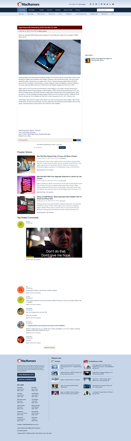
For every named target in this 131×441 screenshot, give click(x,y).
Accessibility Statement (22, 430)
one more (28, 321)
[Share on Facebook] (79, 140)
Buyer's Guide (68, 10)
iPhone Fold (52, 14)
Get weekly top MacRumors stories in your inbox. (49, 144)
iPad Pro (31, 83)
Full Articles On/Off (30, 433)
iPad (29, 136)
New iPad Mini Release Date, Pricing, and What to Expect (57, 156)
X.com (21, 390)
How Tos (49, 10)
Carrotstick (29, 308)
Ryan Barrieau (35, 411)
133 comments (23, 140)
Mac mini (21, 14)
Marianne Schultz (36, 405)
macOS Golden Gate (81, 14)
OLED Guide (25, 132)
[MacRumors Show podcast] (90, 4)
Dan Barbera (20, 411)
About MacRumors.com (26, 374)
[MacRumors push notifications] (107, 4)
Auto (44, 433)
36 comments (49, 192)
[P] (20, 227)
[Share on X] (75, 140)
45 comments (49, 170)
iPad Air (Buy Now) (32, 134)
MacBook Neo (94, 14)
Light (47, 433)
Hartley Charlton (42, 31)
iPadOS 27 (69, 14)
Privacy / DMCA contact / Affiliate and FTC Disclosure (28, 427)
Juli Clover (62, 200)
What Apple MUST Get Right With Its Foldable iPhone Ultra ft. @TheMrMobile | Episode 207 (103, 366)
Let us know (82, 4)
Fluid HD (40, 433)
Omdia (20, 90)
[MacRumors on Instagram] (93, 4)
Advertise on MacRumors (26, 379)
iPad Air (54, 85)
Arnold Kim (20, 387)
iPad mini (56, 35)
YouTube (57, 361)
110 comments (50, 212)
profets (28, 221)
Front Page (22, 10)
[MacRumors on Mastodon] (101, 4)
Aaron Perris (34, 417)
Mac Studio (30, 14)
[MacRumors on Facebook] (96, 4)
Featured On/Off (21, 433)
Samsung (32, 132)
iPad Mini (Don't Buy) (44, 134)
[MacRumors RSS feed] (110, 4)
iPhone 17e (104, 14)
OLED (32, 35)
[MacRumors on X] (99, 4)
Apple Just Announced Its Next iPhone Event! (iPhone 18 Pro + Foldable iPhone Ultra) (71, 366)
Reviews (58, 10)
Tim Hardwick (62, 158)
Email (18, 390)
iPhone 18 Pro (41, 14)
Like (35, 259)
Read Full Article (41, 170)
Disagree (38, 259)
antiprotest (29, 336)
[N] (20, 293)
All (112, 14)
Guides (41, 10)
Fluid (37, 433)
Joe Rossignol (62, 180)
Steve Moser (20, 417)
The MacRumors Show (95, 361)
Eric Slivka (34, 387)
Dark (50, 433)
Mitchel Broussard (21, 399)
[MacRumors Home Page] (28, 4)
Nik (27, 286)
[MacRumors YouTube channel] (104, 4)
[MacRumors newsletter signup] (113, 4)
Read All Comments (50, 347)
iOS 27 (60, 14)
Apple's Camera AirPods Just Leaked (70, 379)
